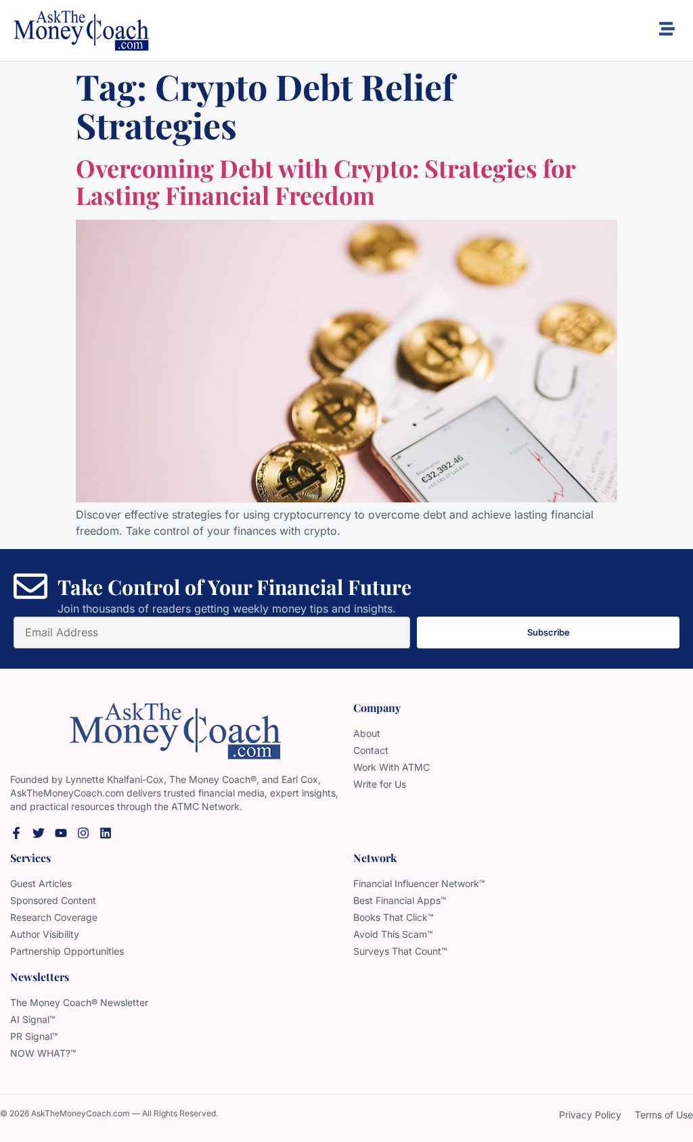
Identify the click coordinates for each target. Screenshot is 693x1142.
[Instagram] (83, 833)
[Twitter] (38, 833)
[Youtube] (61, 833)
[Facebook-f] (16, 833)
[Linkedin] (105, 833)
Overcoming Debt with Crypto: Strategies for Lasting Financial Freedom (325, 181)
